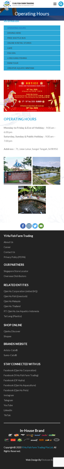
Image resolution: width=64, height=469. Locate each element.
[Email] (41, 226)
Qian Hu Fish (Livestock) (15, 296)
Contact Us (9, 252)
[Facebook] (23, 226)
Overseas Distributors (15, 276)
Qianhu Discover (12, 331)
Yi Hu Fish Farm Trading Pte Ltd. (37, 447)
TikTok (7, 415)
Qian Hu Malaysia (12, 301)
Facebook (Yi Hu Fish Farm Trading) (21, 375)
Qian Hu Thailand (12, 306)
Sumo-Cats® (10, 355)
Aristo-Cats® (11, 350)
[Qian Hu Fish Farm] (17, 170)
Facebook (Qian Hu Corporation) (20, 370)
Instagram (9, 395)
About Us (8, 242)
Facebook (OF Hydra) (14, 380)
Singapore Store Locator (16, 271)
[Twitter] (35, 226)
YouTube (8, 405)
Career (7, 247)
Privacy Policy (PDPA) (14, 257)
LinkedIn (8, 410)
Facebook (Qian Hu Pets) (16, 390)
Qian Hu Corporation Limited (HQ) (20, 291)
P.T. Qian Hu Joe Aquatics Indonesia (21, 311)
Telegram (8, 400)
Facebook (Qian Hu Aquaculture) (20, 385)
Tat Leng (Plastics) (13, 316)
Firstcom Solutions (50, 460)
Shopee (8, 336)
